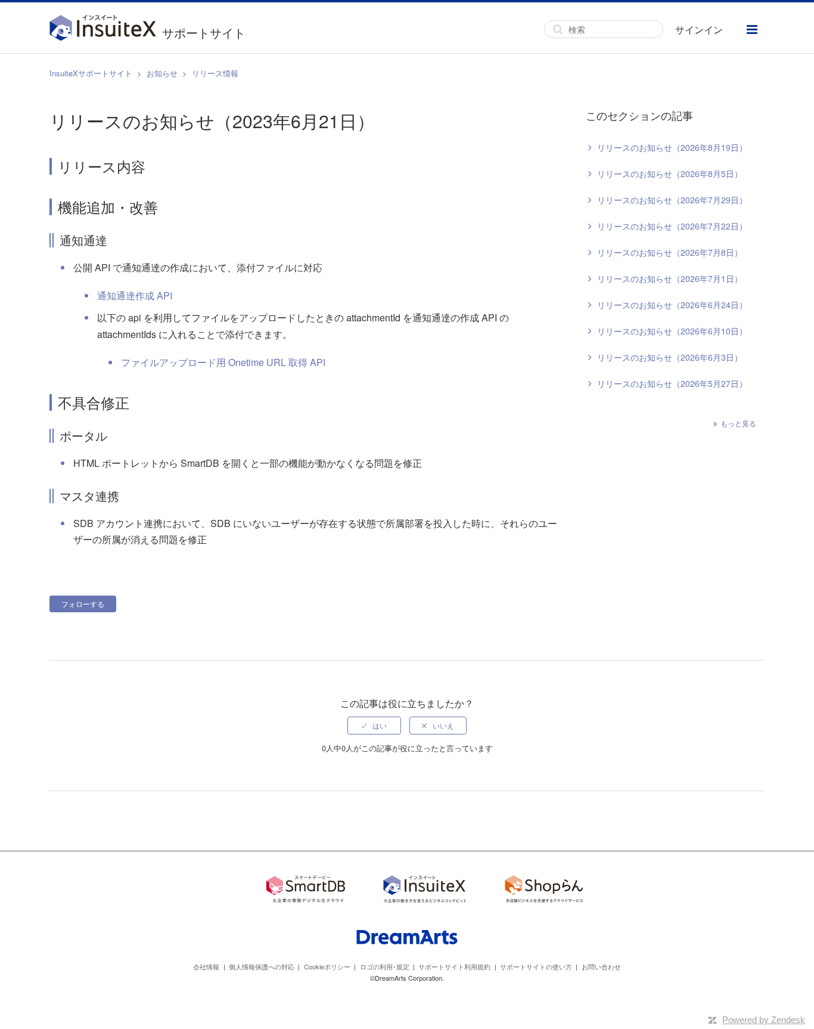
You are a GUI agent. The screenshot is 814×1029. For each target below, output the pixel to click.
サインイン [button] (699, 29)
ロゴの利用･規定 (384, 966)
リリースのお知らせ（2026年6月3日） (669, 357)
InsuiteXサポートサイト (90, 73)
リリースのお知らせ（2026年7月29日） (672, 200)
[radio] (374, 725)
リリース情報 (215, 73)
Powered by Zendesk (763, 1020)
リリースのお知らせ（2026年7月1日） (669, 278)
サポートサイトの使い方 (536, 966)
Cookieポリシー (327, 966)
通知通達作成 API (134, 295)
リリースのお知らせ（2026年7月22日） (672, 226)
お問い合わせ (601, 966)
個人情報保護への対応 (261, 966)
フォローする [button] (82, 604)
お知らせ (162, 73)
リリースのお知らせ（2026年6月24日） (672, 305)
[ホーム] (105, 29)
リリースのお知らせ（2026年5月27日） (672, 383)
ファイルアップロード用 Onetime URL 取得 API (223, 362)
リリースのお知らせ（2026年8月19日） (672, 147)
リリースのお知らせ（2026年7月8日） (669, 252)
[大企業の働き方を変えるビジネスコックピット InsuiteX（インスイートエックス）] (425, 891)
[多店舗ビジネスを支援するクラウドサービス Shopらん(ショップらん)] (544, 891)
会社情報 (206, 966)
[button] (752, 29)
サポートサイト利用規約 (454, 966)
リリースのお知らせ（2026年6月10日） (672, 331)
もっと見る (738, 423)
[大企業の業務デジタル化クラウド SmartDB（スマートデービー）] (305, 891)
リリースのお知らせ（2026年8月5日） (669, 173)
